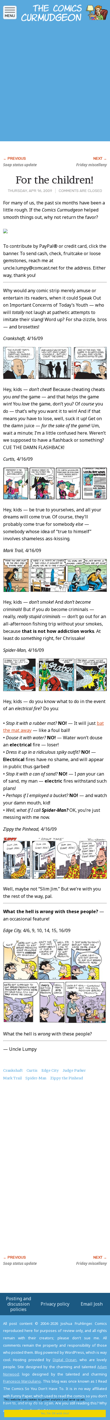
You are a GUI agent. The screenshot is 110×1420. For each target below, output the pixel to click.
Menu (10, 16)
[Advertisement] (55, 83)
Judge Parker (74, 1070)
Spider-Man (35, 1078)
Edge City (50, 1070)
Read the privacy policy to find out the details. (51, 1401)
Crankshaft (13, 1070)
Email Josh (92, 1304)
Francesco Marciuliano (22, 1381)
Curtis (32, 1070)
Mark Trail (12, 1078)
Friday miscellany (91, 164)
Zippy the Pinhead (66, 1078)
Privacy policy (55, 1304)
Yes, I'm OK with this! (55, 1413)
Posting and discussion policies (18, 1303)
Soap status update (20, 164)
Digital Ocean (64, 1359)
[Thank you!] (5, 232)
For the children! (55, 180)
